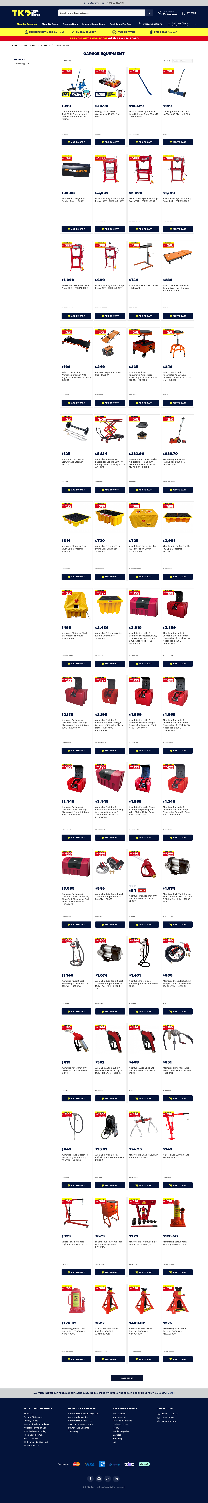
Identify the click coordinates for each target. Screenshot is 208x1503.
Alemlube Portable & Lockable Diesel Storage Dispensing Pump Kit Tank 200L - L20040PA (75, 811)
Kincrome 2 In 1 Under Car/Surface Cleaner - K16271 (73, 462)
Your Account (119, 1417)
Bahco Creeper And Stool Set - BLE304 (108, 373)
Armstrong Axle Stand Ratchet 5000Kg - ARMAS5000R (140, 1331)
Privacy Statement (33, 1417)
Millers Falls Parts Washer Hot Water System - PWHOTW (108, 1244)
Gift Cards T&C (31, 1438)
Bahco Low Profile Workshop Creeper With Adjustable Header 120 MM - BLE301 (76, 376)
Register (171, 11)
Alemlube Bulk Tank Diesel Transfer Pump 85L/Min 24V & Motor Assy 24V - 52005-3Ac (177, 898)
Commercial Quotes (78, 1417)
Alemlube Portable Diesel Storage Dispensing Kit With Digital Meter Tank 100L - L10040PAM (142, 811)
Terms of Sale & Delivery (36, 1424)
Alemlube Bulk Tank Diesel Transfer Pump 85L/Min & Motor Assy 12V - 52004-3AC (109, 985)
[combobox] (101, 12)
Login (165, 11)
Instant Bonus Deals (93, 24)
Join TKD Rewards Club (80, 1424)
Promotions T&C (32, 1445)
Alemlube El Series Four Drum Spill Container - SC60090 (74, 549)
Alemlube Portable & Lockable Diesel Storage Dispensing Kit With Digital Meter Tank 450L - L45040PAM (109, 725)
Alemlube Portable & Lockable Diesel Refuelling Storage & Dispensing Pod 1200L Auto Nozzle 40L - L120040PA (109, 812)
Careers (117, 1435)
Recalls (117, 1428)
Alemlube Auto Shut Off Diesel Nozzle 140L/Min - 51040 (74, 1070)
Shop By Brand (50, 24)
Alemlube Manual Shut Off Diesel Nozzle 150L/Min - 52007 (142, 898)
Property (117, 1438)
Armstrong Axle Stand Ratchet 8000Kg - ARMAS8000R (106, 1331)
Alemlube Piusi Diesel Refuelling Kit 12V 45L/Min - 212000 (109, 1157)
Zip (114, 1442)
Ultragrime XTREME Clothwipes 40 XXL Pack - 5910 (108, 114)
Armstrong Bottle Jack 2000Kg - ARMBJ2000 (175, 1243)
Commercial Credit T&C (80, 1420)
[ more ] (170, 1393)
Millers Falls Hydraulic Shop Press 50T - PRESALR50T (177, 199)
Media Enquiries (121, 1431)
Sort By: (167, 61)
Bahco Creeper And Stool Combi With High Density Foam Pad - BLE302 (176, 288)
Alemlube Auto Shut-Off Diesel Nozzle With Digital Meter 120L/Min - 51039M (108, 1070)
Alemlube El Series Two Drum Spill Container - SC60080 (107, 549)
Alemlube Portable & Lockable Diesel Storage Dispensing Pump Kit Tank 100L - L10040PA (176, 811)
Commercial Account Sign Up (83, 1413)
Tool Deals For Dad (120, 24)
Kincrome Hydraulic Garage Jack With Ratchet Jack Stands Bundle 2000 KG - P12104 (76, 115)
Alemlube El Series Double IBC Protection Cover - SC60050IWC (142, 549)
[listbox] (182, 61)
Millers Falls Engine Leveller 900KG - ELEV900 (143, 1156)
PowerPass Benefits (78, 1428)
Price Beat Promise (34, 1435)
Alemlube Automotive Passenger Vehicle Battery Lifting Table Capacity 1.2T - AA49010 (110, 463)
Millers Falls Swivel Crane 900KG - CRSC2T (176, 1156)
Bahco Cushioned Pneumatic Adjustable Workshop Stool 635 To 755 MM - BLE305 (177, 376)
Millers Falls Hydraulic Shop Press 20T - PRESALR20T (109, 286)
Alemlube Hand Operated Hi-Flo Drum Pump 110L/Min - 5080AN (177, 1070)
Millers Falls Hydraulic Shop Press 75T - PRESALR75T (143, 199)
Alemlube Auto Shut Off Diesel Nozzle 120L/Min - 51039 (142, 1070)
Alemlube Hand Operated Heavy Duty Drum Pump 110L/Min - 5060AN (75, 1157)
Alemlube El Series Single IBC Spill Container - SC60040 (108, 636)
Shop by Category (27, 24)
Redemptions (70, 24)
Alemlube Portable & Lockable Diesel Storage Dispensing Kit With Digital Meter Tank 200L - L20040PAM (177, 725)
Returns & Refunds (122, 1420)
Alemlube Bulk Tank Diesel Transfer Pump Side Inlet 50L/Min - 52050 (109, 896)
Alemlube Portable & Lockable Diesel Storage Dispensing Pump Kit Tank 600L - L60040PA (75, 724)
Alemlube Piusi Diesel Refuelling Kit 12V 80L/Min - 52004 (143, 983)
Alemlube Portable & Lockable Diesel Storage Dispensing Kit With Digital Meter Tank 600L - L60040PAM (177, 638)
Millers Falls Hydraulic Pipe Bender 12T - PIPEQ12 (143, 1243)
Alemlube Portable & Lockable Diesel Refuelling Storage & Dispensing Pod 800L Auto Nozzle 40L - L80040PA (143, 638)
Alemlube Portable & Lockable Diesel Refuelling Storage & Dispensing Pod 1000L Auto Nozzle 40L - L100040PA (75, 899)
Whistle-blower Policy (35, 1431)
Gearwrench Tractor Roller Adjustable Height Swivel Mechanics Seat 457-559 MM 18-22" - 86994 (143, 463)
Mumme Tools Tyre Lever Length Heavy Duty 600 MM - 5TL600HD (143, 114)
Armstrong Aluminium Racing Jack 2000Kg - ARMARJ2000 (174, 462)
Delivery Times (120, 1424)
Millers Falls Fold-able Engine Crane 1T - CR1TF (74, 1243)
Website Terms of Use (35, 1428)
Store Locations (153, 24)
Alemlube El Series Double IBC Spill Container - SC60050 (176, 549)
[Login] (160, 13)
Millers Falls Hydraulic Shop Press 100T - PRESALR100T (109, 199)
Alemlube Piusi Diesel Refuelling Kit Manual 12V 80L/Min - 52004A (75, 983)
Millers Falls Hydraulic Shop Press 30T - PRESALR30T (76, 286)
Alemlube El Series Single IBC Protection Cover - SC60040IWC (75, 636)
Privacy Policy (31, 1420)
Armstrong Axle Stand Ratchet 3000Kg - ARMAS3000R (174, 1331)
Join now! (46, 32)
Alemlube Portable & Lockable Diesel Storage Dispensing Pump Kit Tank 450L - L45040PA (142, 724)
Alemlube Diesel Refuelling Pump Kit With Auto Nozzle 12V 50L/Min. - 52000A (177, 983)
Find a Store (119, 1413)
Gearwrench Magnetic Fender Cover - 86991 (73, 199)
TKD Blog (73, 1431)
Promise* (165, 32)
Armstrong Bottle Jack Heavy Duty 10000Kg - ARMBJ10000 (73, 1331)
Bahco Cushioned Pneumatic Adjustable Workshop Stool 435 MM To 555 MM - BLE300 (143, 376)
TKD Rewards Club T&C (36, 1442)
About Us (28, 1413)
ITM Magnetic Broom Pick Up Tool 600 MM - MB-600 (176, 112)
